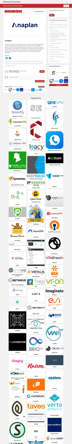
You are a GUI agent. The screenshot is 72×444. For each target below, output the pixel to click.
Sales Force (35, 63)
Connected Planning (35, 61)
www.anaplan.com (39, 11)
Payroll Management (16, 63)
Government (8, 63)
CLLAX (51, 59)
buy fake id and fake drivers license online (58, 27)
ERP (42, 61)
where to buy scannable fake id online (58, 24)
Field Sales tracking (54, 30)
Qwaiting (52, 22)
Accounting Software (17, 86)
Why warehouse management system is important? (58, 40)
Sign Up (66, 5)
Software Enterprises (11, 2)
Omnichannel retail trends (56, 43)
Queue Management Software (57, 54)
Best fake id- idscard (55, 52)
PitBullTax (52, 45)
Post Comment (39, 81)
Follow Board (41, 86)
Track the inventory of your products (58, 50)
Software (41, 63)
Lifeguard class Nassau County (57, 56)
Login (67, 1)
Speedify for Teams (54, 61)
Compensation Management (23, 61)
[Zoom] (17, 11)
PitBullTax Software (54, 47)
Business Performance (10, 61)
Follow (42, 71)
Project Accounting (26, 63)
